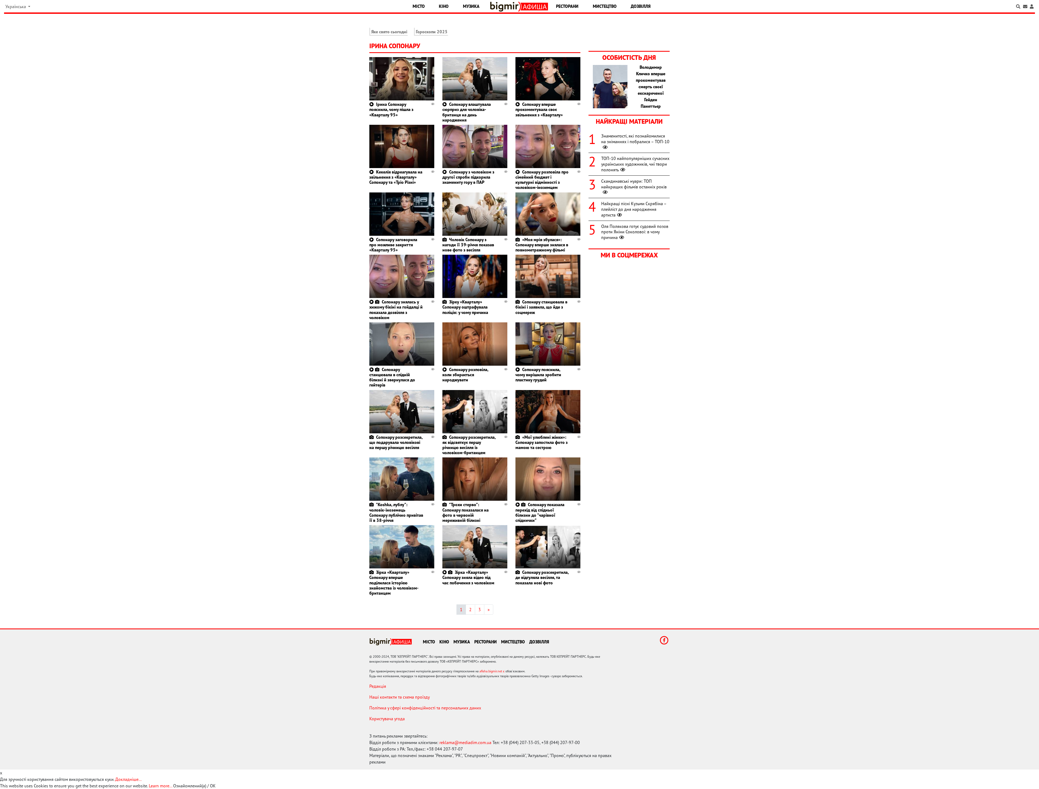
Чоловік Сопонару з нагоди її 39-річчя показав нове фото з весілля (468, 245)
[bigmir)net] (505, 6)
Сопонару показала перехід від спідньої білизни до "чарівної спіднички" (539, 512)
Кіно (444, 6)
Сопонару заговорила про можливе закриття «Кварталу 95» (393, 245)
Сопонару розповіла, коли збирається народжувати (465, 374)
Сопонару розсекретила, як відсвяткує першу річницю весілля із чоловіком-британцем (468, 445)
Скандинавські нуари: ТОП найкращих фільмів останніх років (634, 183)
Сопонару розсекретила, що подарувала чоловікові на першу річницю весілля (395, 442)
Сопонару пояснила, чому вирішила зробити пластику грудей (538, 374)
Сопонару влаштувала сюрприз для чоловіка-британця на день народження (466, 112)
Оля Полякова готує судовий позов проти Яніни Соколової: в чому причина (634, 232)
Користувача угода (387, 718)
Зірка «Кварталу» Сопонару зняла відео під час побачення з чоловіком (468, 577)
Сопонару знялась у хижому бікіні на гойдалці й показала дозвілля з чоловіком (396, 309)
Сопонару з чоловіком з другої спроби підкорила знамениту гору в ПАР (468, 177)
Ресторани (567, 6)
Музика (471, 6)
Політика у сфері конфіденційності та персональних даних (425, 708)
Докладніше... (128, 779)
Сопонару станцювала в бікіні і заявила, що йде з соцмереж (541, 307)
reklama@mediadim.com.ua (465, 742)
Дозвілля (640, 6)
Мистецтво (605, 6)
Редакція (377, 686)
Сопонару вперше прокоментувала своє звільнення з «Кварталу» (539, 109)
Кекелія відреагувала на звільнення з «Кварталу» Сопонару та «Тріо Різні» (395, 177)
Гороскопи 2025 (432, 31)
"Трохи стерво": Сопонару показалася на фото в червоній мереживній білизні (465, 512)
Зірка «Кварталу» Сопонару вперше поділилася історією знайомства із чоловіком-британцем (394, 582)
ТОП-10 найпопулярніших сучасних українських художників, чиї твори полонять (635, 164)
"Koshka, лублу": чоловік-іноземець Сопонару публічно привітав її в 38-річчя (396, 512)
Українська (16, 6)
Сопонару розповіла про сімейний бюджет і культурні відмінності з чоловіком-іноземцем (541, 179)
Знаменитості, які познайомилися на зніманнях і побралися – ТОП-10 (635, 138)
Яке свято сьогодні (389, 31)
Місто (419, 6)
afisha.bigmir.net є (492, 671)
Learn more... (160, 785)
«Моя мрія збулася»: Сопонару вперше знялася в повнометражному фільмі (541, 245)
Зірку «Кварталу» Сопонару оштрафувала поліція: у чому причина (465, 307)
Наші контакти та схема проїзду (399, 697)
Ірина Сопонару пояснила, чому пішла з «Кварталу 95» (391, 109)
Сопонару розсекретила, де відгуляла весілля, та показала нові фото (541, 577)
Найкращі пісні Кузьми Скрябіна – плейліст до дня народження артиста (633, 209)
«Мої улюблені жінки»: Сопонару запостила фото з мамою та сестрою (541, 442)
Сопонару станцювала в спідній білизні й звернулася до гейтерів (392, 377)
